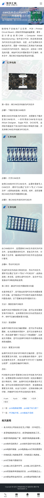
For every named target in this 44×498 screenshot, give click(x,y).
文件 (34, 398)
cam (6, 398)
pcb (15, 398)
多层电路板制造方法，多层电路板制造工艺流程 (23, 433)
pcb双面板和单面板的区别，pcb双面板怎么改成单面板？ (23, 471)
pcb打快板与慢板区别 (13, 460)
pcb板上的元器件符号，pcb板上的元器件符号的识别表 (23, 466)
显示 (6, 402)
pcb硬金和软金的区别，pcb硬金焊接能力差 (22, 477)
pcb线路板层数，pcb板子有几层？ (24, 408)
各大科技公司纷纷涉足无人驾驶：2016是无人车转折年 (23, 427)
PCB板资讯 (8, 20)
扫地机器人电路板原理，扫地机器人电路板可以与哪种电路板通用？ (23, 455)
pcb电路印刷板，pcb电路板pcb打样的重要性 (23, 449)
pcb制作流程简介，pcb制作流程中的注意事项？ (23, 444)
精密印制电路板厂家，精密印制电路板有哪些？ (23, 438)
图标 (25, 398)
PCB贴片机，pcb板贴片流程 (21, 413)
